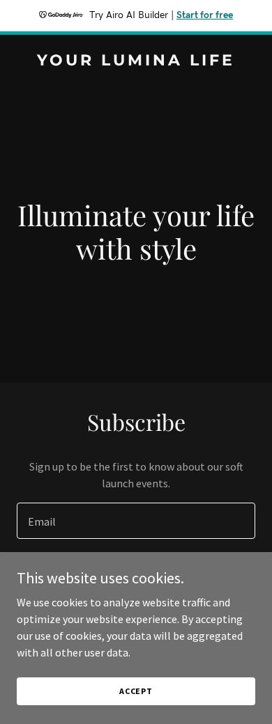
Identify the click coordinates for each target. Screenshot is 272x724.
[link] (136, 61)
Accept (136, 691)
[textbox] (136, 521)
